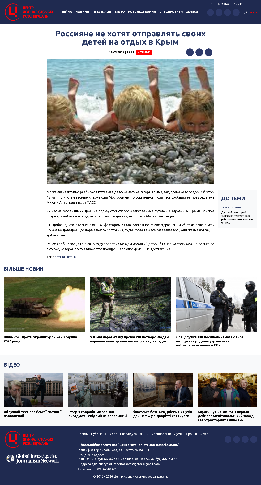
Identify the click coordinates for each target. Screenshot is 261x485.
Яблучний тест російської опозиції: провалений (33, 414)
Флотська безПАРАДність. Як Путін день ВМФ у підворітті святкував (162, 414)
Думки (192, 11)
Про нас (223, 4)
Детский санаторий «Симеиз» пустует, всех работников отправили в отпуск (237, 217)
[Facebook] (190, 52)
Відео (120, 11)
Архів (237, 4)
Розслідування (142, 11)
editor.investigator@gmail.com (138, 464)
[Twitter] (199, 52)
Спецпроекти (171, 11)
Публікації (102, 11)
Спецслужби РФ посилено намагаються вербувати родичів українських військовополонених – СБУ (209, 341)
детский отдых (65, 257)
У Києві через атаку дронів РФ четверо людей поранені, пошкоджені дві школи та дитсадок (129, 339)
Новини (82, 11)
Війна (67, 11)
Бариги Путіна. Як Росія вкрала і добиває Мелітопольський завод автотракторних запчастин (226, 416)
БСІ (211, 4)
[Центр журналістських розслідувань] (28, 12)
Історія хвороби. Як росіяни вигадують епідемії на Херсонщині (97, 414)
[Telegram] (208, 52)
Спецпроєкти (161, 434)
